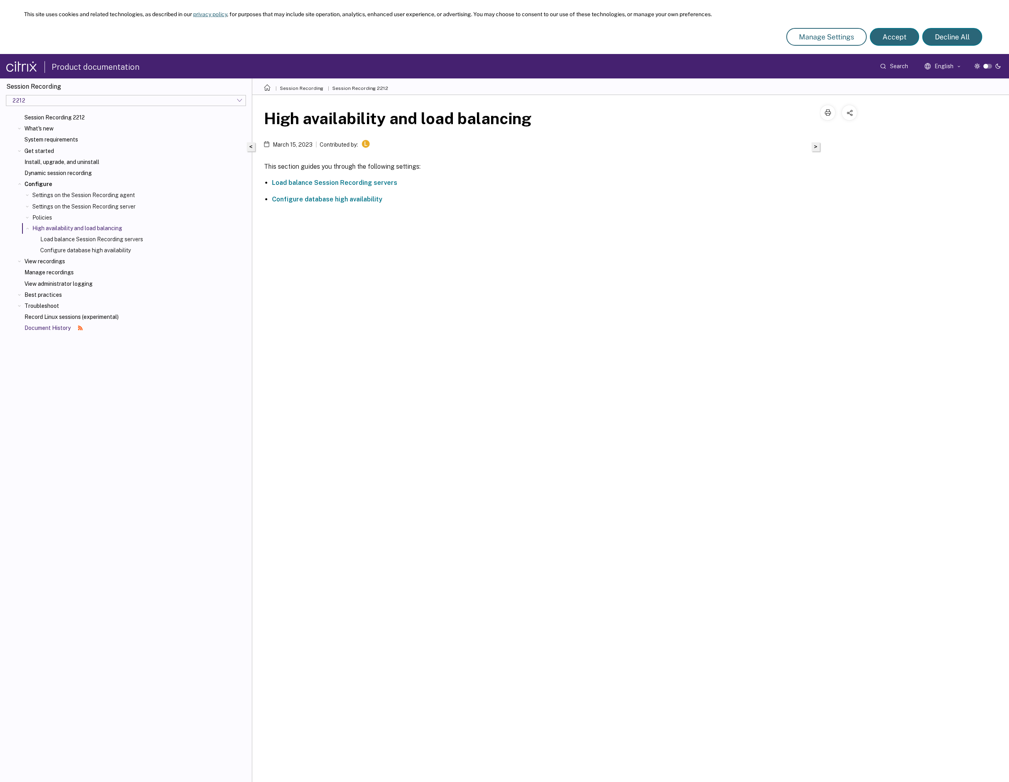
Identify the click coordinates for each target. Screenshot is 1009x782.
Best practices (43, 295)
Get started (39, 151)
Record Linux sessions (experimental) (71, 317)
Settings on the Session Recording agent (83, 195)
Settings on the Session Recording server (84, 206)
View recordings (44, 261)
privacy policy (210, 14)
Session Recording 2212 (54, 117)
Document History (48, 328)
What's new (39, 128)
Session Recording (301, 88)
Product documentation (96, 67)
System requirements (51, 139)
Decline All (952, 37)
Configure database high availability (85, 250)
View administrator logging (58, 284)
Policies (42, 217)
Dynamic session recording (58, 173)
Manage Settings (826, 37)
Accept (894, 37)
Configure (38, 184)
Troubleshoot (41, 306)
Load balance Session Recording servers (91, 239)
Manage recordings (49, 272)
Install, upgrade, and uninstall (61, 162)
